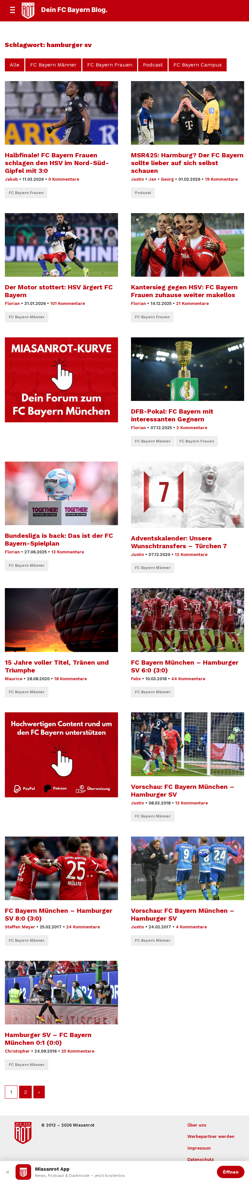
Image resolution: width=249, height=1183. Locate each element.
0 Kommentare (63, 179)
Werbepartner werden (210, 1136)
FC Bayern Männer (53, 65)
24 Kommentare (83, 926)
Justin (137, 179)
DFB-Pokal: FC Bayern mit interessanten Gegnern (172, 415)
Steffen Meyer (20, 926)
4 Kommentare (191, 926)
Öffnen (231, 1172)
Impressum (199, 1148)
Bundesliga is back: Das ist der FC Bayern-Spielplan (59, 539)
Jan (152, 179)
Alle (14, 65)
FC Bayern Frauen (109, 65)
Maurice (13, 678)
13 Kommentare (67, 551)
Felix (136, 678)
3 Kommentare (191, 427)
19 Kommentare (221, 179)
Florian (12, 303)
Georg (167, 179)
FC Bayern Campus (197, 65)
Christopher (17, 1051)
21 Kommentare (192, 303)
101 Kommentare (67, 303)
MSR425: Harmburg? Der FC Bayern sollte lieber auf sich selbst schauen (187, 163)
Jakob (11, 179)
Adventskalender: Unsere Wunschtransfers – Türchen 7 (179, 542)
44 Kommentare (188, 678)
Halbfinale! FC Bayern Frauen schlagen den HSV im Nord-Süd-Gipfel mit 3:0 (57, 163)
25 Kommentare (77, 1051)
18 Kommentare (70, 678)
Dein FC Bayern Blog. (74, 10)
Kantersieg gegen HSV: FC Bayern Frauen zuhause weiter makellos (184, 291)
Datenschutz (200, 1159)
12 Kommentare (191, 554)
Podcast (153, 65)
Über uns (196, 1125)
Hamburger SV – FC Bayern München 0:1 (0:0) (48, 1038)
